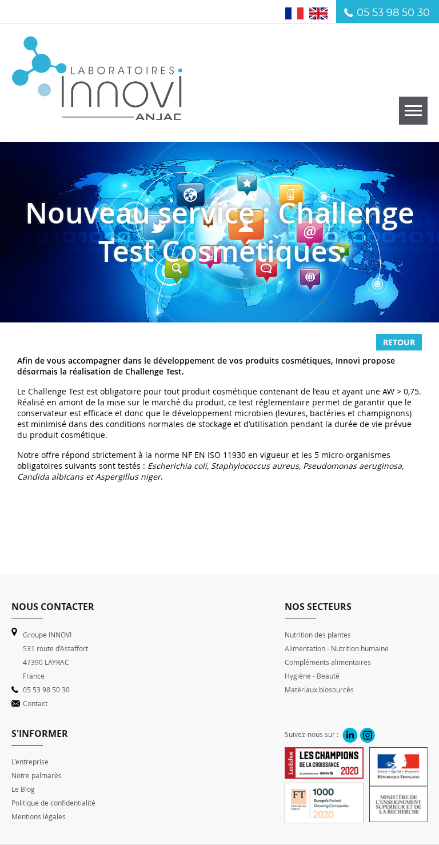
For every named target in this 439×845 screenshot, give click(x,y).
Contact (35, 703)
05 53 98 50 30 (393, 13)
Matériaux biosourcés (319, 689)
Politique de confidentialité (53, 802)
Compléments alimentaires (328, 662)
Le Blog (23, 789)
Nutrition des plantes (318, 634)
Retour (399, 342)
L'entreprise (30, 761)
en (323, 12)
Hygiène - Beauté (312, 675)
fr (300, 12)
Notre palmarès (36, 775)
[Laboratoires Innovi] (97, 114)
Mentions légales (38, 816)
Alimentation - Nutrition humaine (337, 648)
